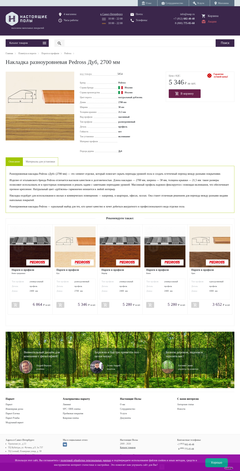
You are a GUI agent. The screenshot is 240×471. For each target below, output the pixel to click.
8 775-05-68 (186, 449)
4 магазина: (70, 14)
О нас (122, 404)
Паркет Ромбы (13, 418)
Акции (212, 21)
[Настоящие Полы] (27, 19)
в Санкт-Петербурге (111, 14)
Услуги (123, 413)
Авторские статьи (185, 404)
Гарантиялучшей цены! (221, 75)
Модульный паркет (14, 422)
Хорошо (216, 462)
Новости (181, 409)
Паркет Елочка (13, 413)
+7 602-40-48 (185, 444)
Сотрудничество (127, 409)
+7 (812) (184, 18)
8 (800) (185, 23)
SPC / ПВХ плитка (71, 409)
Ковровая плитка (71, 418)
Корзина (213, 15)
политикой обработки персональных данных (86, 460)
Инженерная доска (14, 409)
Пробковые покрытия (73, 413)
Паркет (9, 404)
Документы (125, 418)
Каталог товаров (128, 447)
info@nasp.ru (187, 14)
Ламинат (67, 404)
